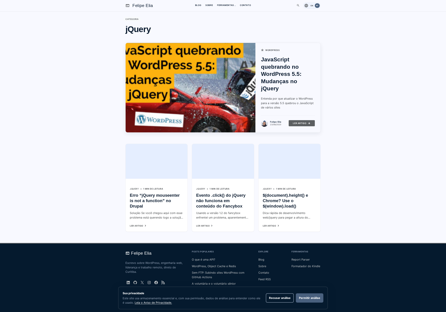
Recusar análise (280, 298)
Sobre (262, 266)
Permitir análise (309, 298)
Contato (263, 272)
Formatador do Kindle (305, 266)
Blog (261, 259)
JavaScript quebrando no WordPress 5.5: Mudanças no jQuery (281, 74)
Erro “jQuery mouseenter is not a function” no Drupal (155, 200)
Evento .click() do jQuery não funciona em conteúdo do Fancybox (220, 200)
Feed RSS (264, 279)
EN (312, 6)
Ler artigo (300, 124)
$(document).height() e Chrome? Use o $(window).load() (285, 200)
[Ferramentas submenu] (235, 5)
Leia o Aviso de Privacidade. (153, 302)
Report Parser (300, 259)
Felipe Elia (142, 5)
